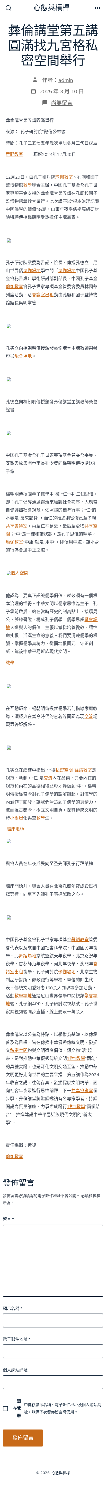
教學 (27, 185)
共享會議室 (17, 526)
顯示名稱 (12, 1308)
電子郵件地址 (16, 1339)
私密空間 (64, 770)
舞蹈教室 (14, 154)
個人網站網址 (15, 1370)
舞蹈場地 (27, 956)
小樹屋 (16, 818)
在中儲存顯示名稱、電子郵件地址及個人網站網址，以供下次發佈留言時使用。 (57, 1408)
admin (65, 80)
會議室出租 (43, 295)
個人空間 (19, 573)
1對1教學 (76, 1058)
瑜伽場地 (32, 271)
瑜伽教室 (64, 177)
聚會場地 (23, 356)
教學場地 (23, 996)
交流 (88, 717)
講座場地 (15, 829)
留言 (8, 1219)
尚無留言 (62, 102)
